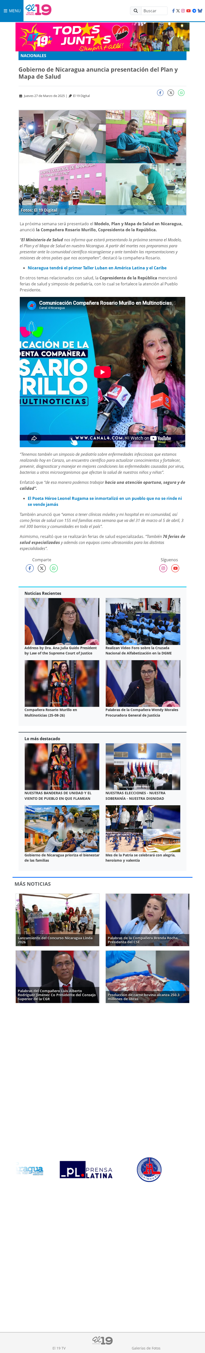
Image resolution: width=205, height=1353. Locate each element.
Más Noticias (32, 883)
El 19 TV (59, 1348)
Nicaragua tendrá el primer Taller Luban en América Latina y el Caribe (98, 268)
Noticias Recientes (42, 593)
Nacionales (33, 55)
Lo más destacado (42, 738)
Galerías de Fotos (146, 1348)
